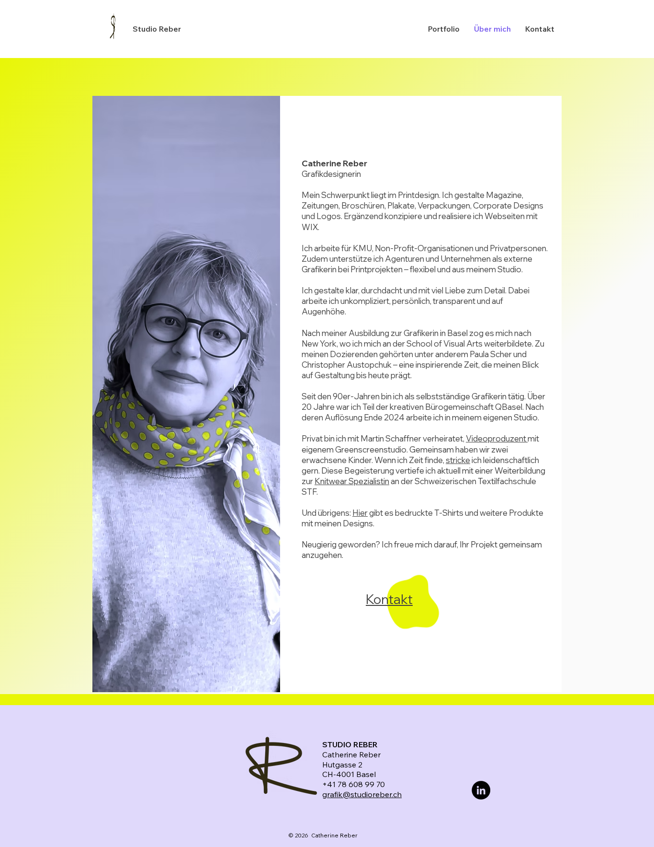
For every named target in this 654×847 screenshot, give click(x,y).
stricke (458, 460)
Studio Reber (157, 29)
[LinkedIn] (481, 790)
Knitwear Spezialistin (352, 481)
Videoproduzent (497, 438)
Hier (360, 513)
